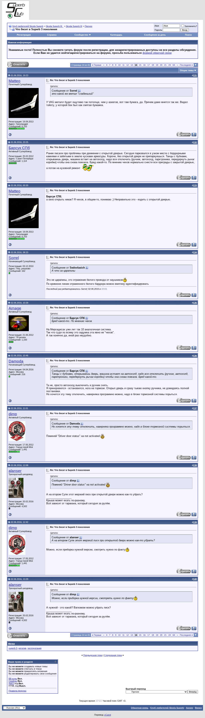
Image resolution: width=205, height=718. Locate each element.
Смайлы (13, 681)
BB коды (13, 678)
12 (127, 65)
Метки (11, 643)
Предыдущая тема (92, 655)
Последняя (186, 65)
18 (153, 65)
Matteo (14, 81)
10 (119, 65)
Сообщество (81, 35)
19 (157, 65)
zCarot (107, 715)
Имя (157, 26)
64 (174, 65)
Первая (96, 65)
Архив (189, 708)
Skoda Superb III (74, 26)
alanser (15, 471)
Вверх (198, 708)
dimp (13, 414)
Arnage (15, 308)
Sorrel (14, 258)
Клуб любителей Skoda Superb (27, 26)
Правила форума (17, 691)
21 (165, 65)
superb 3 (13, 648)
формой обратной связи (157, 52)
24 (169, 65)
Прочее (88, 26)
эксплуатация (34, 648)
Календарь (116, 35)
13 (132, 65)
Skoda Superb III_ (54, 26)
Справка (51, 35)
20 (161, 65)
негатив (22, 648)
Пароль (158, 30)
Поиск (188, 35)
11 (123, 65)
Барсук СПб (19, 148)
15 (140, 65)
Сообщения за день (155, 35)
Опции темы (187, 70)
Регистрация (24, 35)
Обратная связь (139, 708)
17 (148, 65)
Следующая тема (113, 655)
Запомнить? (191, 26)
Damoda (16, 361)
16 (144, 65)
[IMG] (11, 683)
